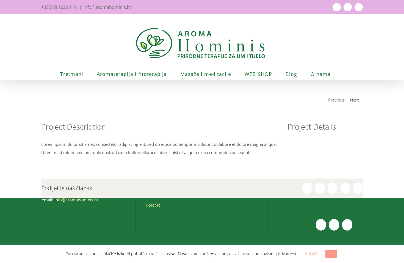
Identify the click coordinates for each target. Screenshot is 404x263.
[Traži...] (346, 74)
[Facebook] (321, 225)
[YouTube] (334, 225)
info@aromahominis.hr (108, 7)
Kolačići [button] (312, 253)
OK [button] (331, 253)
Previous (336, 100)
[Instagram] (347, 225)
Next (354, 100)
